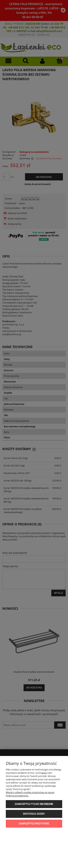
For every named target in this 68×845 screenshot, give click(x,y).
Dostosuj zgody (34, 813)
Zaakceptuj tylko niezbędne (34, 804)
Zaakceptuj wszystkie (34, 823)
